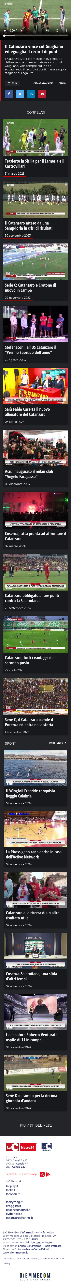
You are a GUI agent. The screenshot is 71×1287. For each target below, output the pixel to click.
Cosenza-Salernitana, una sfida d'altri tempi (31, 976)
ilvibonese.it (14, 1214)
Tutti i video (56, 742)
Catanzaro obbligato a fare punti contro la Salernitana (32, 597)
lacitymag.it (14, 1202)
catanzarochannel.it (19, 1218)
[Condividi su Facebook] (8, 95)
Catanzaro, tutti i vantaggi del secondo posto (29, 659)
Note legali (23, 1258)
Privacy (35, 1258)
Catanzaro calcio (43, 83)
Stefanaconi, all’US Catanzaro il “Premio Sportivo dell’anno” (30, 349)
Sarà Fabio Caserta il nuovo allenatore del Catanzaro (27, 411)
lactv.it (10, 1190)
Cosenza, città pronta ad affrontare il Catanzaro (35, 535)
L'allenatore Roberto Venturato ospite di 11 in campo (32, 1037)
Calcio (62, 83)
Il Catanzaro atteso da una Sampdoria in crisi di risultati (28, 225)
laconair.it (13, 1194)
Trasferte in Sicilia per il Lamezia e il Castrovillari (34, 163)
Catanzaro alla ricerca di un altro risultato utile (33, 915)
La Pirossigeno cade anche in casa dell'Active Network (34, 854)
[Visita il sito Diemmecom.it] (35, 1281)
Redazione (8, 1258)
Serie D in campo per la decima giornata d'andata (31, 1098)
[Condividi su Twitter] (19, 95)
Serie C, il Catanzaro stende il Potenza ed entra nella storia (29, 721)
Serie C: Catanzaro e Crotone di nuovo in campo (30, 287)
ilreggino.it (13, 1206)
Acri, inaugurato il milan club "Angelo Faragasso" (29, 473)
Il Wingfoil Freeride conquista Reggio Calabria (30, 793)
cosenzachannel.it (18, 1210)
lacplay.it (12, 1186)
